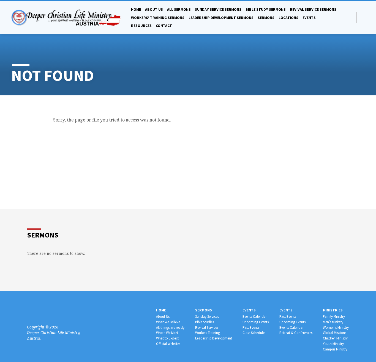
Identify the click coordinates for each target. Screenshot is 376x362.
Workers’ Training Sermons (157, 17)
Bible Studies (204, 322)
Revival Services (206, 327)
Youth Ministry (333, 343)
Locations (288, 17)
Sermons (266, 17)
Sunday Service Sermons (218, 9)
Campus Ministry (335, 349)
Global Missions (334, 332)
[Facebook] (362, 17)
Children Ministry (335, 338)
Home (136, 9)
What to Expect (167, 338)
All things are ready (170, 327)
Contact (164, 25)
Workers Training (207, 332)
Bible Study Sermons (266, 9)
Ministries (333, 310)
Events (309, 17)
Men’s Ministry (333, 322)
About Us (163, 316)
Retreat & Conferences (295, 332)
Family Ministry (334, 316)
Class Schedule (254, 332)
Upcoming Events (256, 322)
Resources (141, 25)
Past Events (251, 327)
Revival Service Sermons (313, 9)
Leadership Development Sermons (221, 17)
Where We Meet (167, 332)
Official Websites (168, 343)
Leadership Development (213, 338)
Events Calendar (255, 316)
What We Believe (168, 322)
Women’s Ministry (336, 327)
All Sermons (179, 9)
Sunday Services (207, 316)
